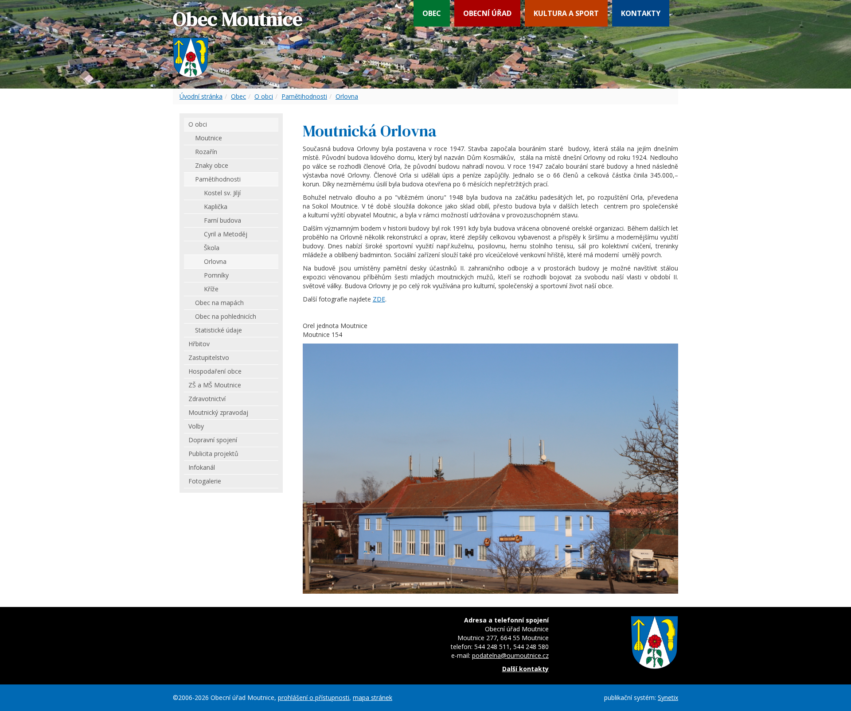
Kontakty (640, 13)
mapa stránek (372, 697)
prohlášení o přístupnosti (313, 697)
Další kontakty (525, 669)
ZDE (379, 299)
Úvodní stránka (201, 96)
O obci (263, 96)
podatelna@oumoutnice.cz (510, 655)
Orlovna (347, 96)
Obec (431, 13)
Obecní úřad (487, 13)
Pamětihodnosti (304, 96)
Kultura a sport (566, 13)
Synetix (668, 697)
